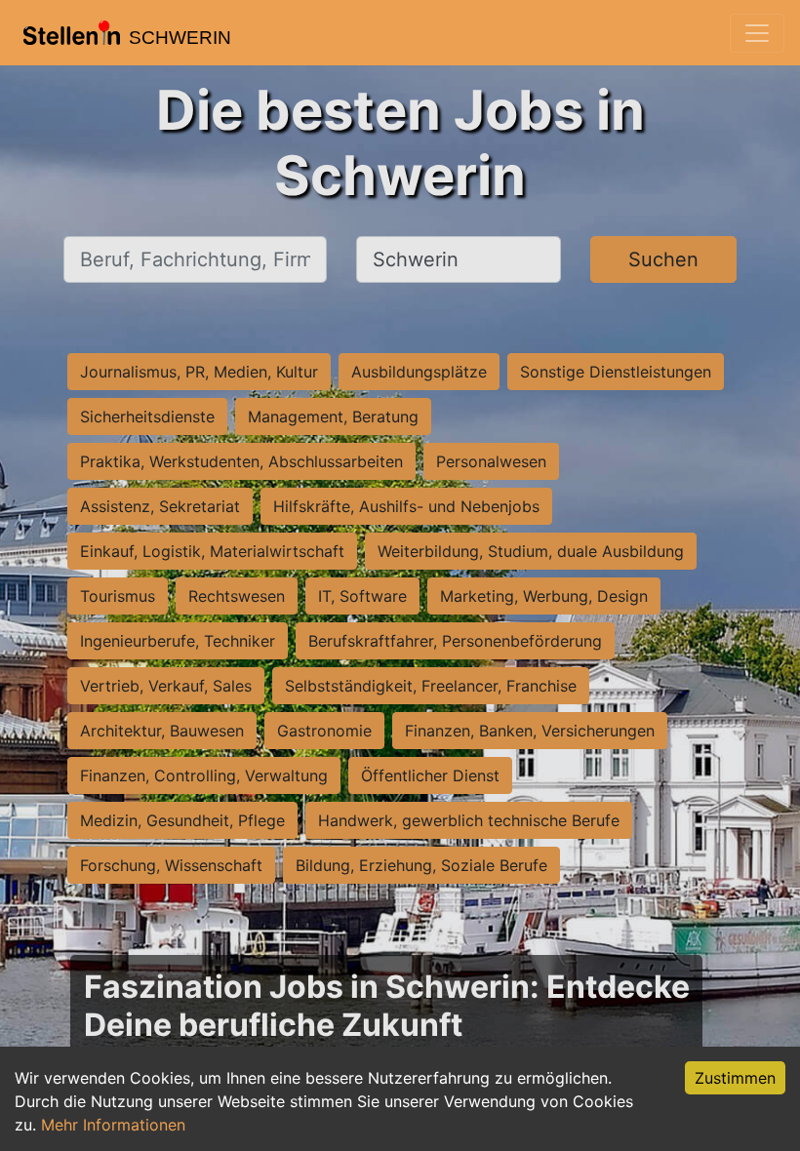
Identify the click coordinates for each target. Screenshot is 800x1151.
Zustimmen (735, 1078)
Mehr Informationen (113, 1124)
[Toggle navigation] (757, 33)
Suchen (663, 259)
